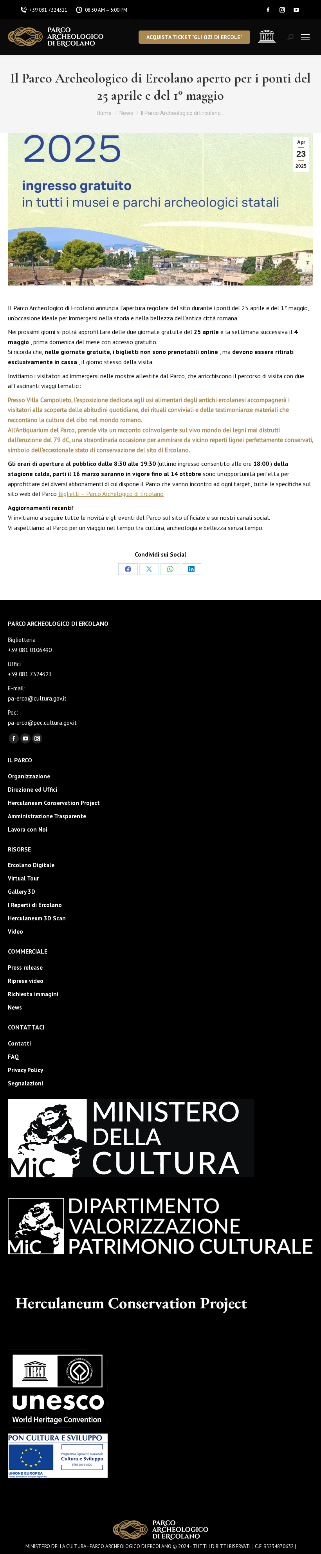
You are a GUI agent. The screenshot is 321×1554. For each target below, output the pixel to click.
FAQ (13, 1056)
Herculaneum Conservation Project (54, 803)
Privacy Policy (25, 1070)
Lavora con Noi (27, 829)
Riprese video (25, 980)
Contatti (19, 1043)
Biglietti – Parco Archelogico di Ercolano (111, 494)
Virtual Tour (23, 878)
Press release (25, 967)
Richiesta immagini (33, 994)
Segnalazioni (25, 1083)
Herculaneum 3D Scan (37, 918)
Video (15, 931)
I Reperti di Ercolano (35, 905)
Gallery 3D (21, 891)
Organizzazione (29, 776)
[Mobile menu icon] (305, 37)
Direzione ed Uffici (32, 789)
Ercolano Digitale (31, 865)
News (15, 1007)
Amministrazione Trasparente (47, 816)
